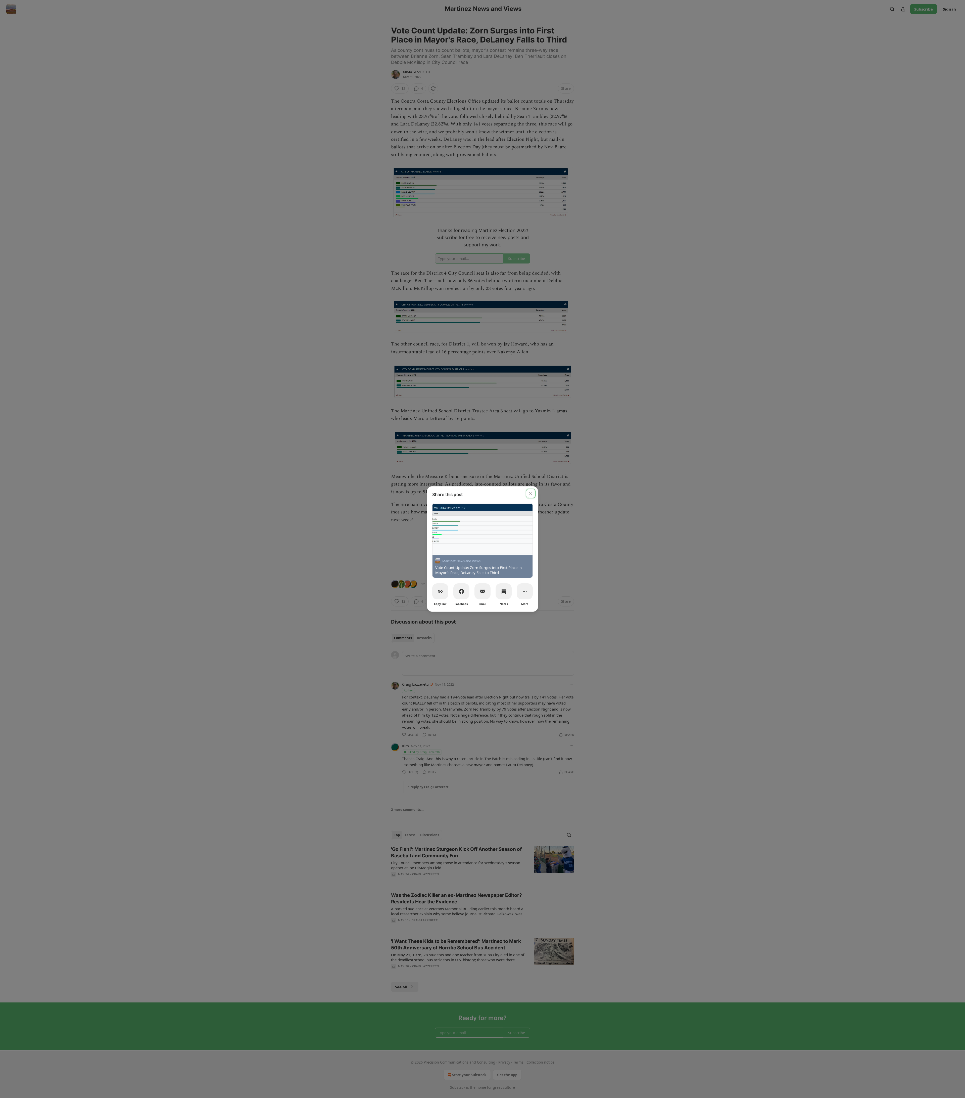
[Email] (482, 591)
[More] (525, 591)
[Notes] (504, 591)
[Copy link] (440, 591)
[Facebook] (461, 591)
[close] (531, 494)
